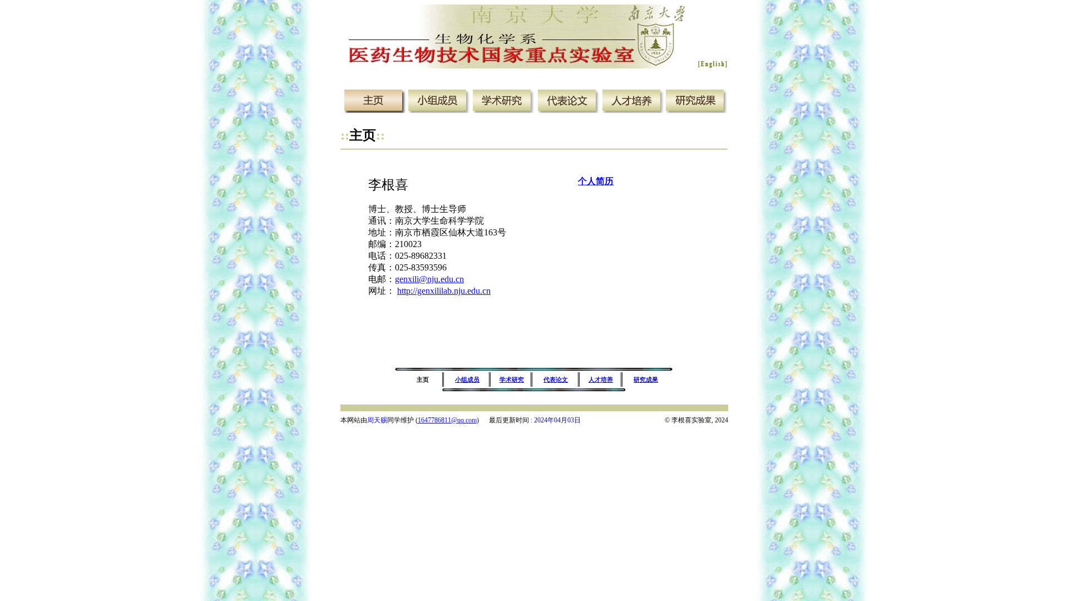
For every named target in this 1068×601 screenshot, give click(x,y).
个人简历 (596, 181)
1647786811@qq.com (447, 420)
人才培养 (601, 380)
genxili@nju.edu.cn (429, 279)
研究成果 (646, 380)
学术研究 (512, 380)
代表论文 (555, 380)
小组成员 (467, 380)
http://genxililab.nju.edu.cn (444, 290)
